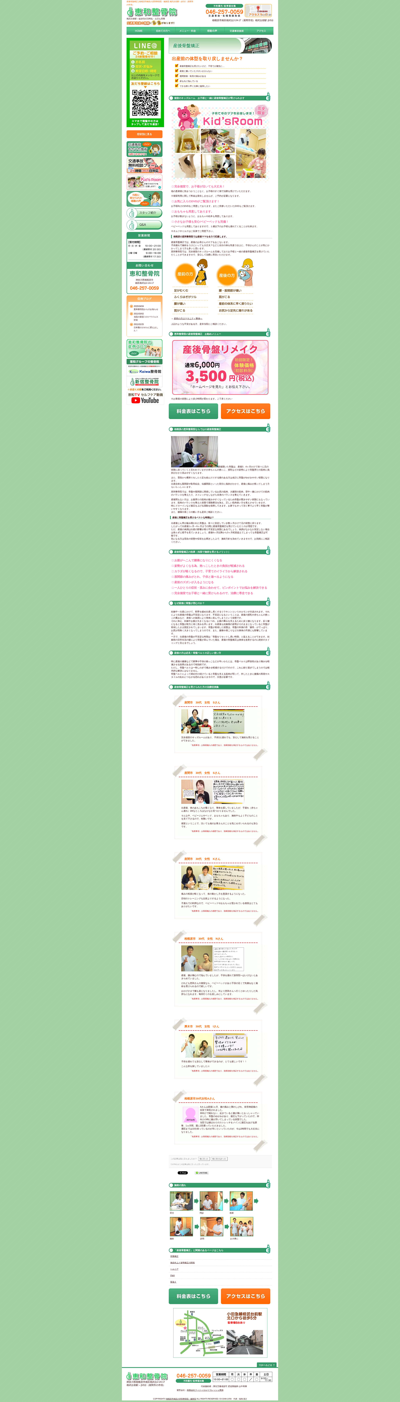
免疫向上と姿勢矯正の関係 (182, 1263)
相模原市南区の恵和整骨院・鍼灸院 (181, 1399)
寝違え (173, 1282)
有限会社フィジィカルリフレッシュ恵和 (205, 1390)
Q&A (172, 1275)
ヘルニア (174, 1269)
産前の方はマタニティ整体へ (188, 318)
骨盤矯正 (174, 1256)
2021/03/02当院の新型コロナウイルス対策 (146, 317)
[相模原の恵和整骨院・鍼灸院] (152, 16)
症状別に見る (144, 134)
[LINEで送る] (202, 1172)
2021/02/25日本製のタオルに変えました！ (146, 327)
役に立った (204, 1159)
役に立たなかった (219, 1159)
